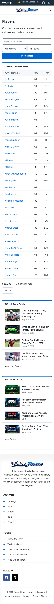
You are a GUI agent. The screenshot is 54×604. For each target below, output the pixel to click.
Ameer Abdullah (12, 241)
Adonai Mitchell (12, 133)
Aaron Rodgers (12, 99)
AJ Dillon (9, 167)
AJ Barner (9, 160)
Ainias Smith (10, 153)
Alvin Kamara (11, 221)
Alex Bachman (11, 194)
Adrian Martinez (12, 140)
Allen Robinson (12, 214)
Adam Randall (11, 113)
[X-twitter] (49, 3)
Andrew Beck (11, 275)
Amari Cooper (11, 234)
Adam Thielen (11, 119)
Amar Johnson (12, 227)
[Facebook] (43, 3)
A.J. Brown (10, 79)
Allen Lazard (10, 207)
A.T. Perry (9, 86)
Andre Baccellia (12, 254)
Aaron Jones (11, 92)
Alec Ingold (10, 180)
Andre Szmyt (11, 261)
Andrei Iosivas (11, 268)
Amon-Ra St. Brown (14, 248)
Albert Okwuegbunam (15, 173)
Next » (8, 290)
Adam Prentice (12, 106)
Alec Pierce (10, 187)
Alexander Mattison (14, 200)
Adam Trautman (12, 126)
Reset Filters (27, 55)
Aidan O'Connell (12, 146)
